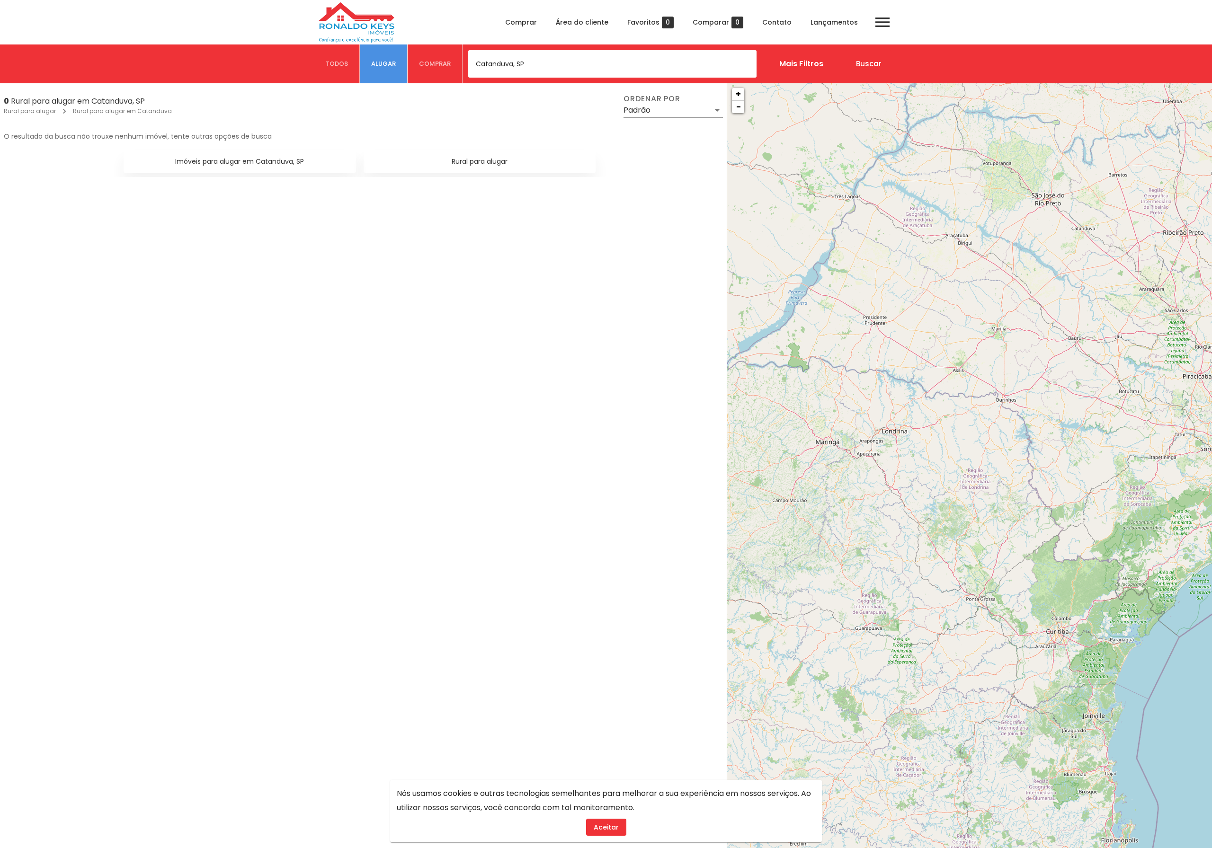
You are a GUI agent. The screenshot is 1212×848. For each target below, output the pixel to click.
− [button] (738, 107)
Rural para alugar (30, 111)
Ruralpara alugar (480, 161)
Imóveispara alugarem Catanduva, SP (239, 161)
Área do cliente (582, 22)
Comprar (521, 22)
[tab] (337, 63)
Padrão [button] (637, 110)
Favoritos (648, 22)
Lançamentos (834, 22)
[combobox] (612, 64)
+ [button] (738, 94)
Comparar (716, 22)
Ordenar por (652, 99)
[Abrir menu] (882, 22)
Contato (777, 22)
